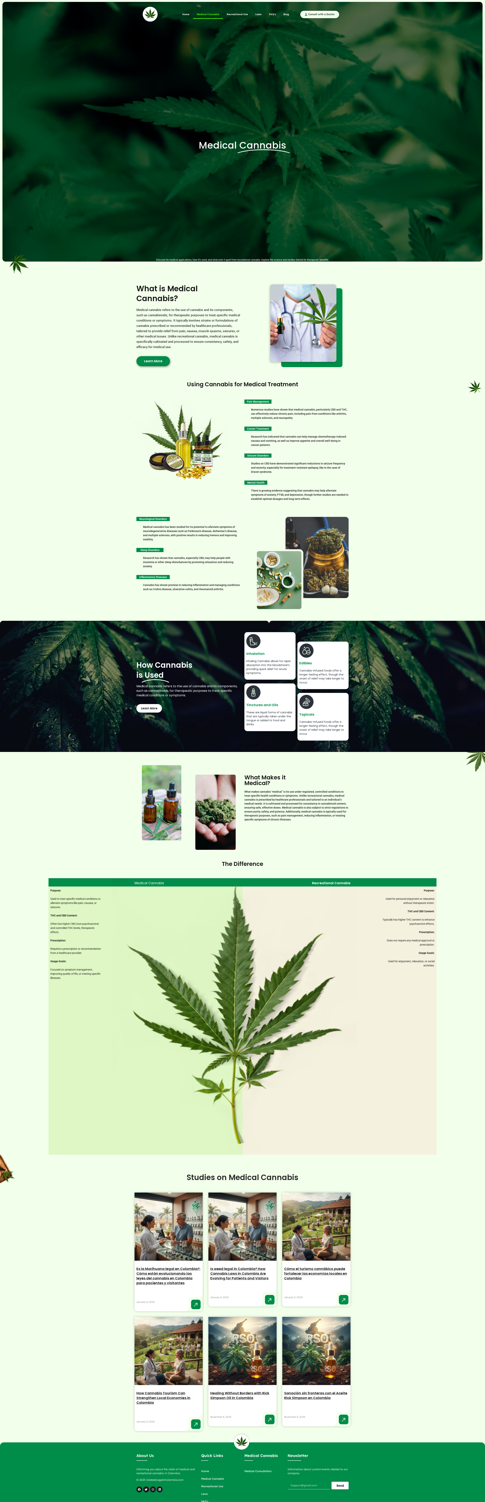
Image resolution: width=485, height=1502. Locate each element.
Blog (286, 14)
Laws (258, 14)
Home (185, 14)
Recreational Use (237, 14)
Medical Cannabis (208, 14)
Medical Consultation (257, 1471)
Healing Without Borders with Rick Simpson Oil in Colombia (239, 1395)
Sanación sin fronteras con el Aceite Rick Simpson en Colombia (315, 1395)
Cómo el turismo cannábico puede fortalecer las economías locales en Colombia (315, 1273)
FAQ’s (272, 14)
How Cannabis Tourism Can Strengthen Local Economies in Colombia (163, 1398)
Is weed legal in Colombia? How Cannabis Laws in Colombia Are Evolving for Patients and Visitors (239, 1273)
